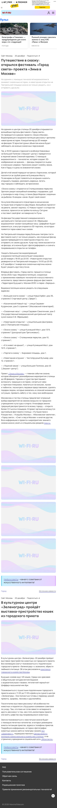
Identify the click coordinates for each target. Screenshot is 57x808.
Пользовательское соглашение (17, 771)
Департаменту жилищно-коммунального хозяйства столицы (24, 735)
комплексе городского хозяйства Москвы (25, 670)
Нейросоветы (11, 579)
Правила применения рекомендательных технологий (27, 789)
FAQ (4, 767)
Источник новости (47, 591)
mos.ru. (47, 423)
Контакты (6, 780)
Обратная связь (9, 776)
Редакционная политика (13, 785)
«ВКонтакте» (47, 739)
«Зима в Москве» (16, 373)
